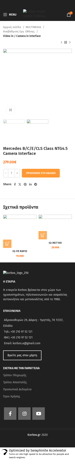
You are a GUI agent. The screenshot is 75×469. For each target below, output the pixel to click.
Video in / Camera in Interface (22, 36)
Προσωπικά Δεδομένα (17, 389)
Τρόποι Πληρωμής (14, 375)
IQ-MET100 (55, 242)
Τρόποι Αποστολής (15, 382)
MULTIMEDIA (34, 27)
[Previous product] (61, 42)
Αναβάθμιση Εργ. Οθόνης (19, 31)
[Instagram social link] (24, 413)
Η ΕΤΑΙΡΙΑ (9, 281)
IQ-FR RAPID (19, 251)
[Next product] (70, 42)
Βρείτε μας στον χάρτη (22, 355)
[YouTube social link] (38, 413)
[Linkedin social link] (30, 184)
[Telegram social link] (35, 184)
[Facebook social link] (15, 184)
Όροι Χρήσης (11, 396)
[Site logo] (37, 14)
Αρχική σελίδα (12, 27)
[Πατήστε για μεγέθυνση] (10, 110)
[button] (7, 244)
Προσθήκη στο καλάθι (41, 173)
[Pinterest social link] (25, 184)
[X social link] (19, 184)
